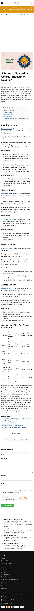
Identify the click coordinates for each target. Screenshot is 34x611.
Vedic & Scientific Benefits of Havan (15, 427)
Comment (5, 458)
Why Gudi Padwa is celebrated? (14, 425)
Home (2, 14)
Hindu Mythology (10, 14)
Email (3, 483)
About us (3, 558)
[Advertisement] (17, 34)
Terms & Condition (6, 563)
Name (3, 475)
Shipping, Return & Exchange (9, 579)
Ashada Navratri (6, 288)
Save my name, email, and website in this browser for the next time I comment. (17, 491)
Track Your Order (6, 570)
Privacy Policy (5, 561)
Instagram (4, 588)
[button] (31, 3)
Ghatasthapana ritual (9, 219)
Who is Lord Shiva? (10, 423)
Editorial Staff (15, 434)
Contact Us (4, 577)
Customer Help (5, 574)
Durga (28, 439)
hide (11, 108)
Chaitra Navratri (6, 193)
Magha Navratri (6, 248)
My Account (4, 572)
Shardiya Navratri (6, 129)
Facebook (4, 586)
